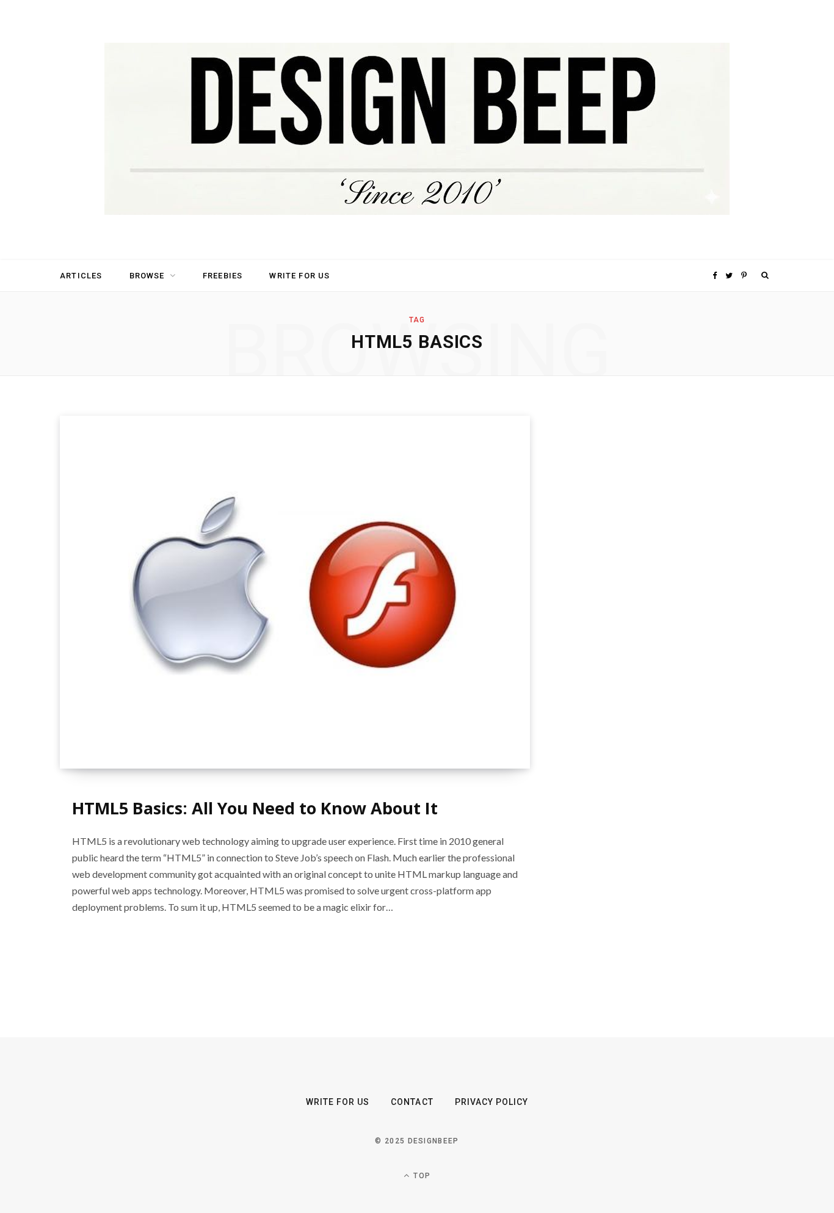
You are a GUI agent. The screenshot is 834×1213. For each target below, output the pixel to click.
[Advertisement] (658, 599)
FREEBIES (222, 275)
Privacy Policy (492, 1102)
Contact (412, 1102)
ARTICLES (81, 275)
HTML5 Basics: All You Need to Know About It (255, 808)
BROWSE (147, 275)
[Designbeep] (417, 130)
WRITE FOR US (299, 275)
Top (420, 1175)
